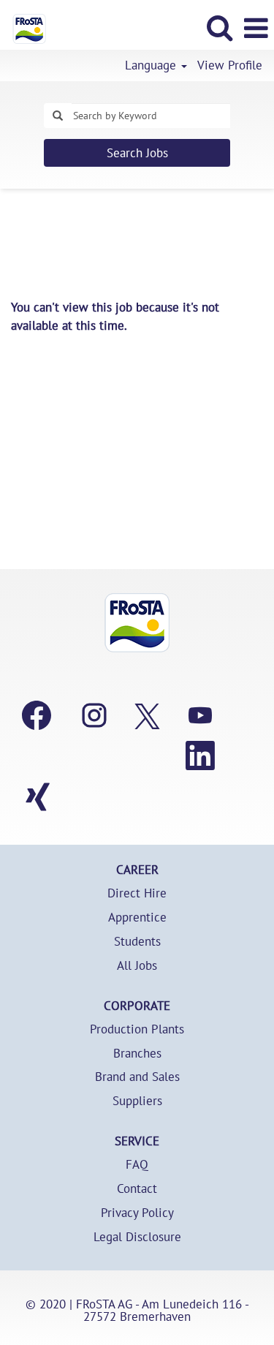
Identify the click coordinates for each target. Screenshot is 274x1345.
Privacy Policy (137, 1213)
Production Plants (137, 1029)
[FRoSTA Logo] (23, 27)
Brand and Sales (137, 1077)
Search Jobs (137, 153)
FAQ (137, 1165)
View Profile (229, 65)
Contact (137, 1189)
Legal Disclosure (137, 1237)
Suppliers (137, 1101)
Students (137, 942)
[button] (255, 28)
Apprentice (137, 917)
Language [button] (152, 65)
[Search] (219, 27)
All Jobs (137, 966)
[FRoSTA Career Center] (137, 623)
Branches (137, 1053)
